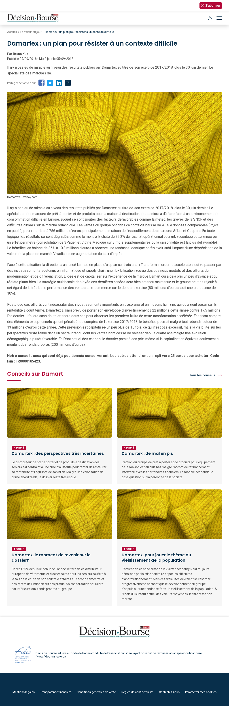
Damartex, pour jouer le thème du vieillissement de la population (156, 557)
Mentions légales (24, 692)
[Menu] (219, 18)
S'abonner (212, 5)
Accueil (12, 32)
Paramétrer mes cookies (200, 692)
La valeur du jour (30, 32)
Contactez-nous (169, 692)
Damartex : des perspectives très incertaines (58, 453)
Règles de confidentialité (137, 692)
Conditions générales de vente (96, 692)
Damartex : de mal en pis (147, 453)
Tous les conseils (202, 375)
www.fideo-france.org (50, 656)
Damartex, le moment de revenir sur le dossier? (51, 557)
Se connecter (210, 17)
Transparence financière (55, 692)
